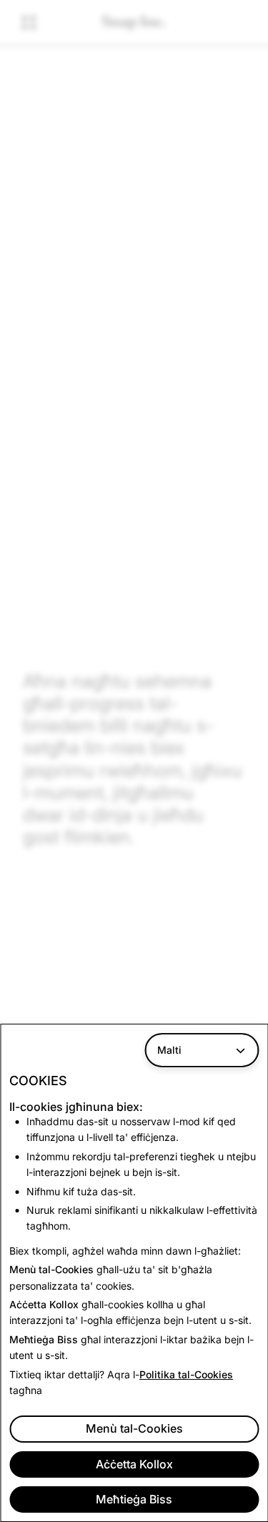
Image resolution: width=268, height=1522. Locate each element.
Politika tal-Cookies (186, 1374)
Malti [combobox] (169, 1050)
